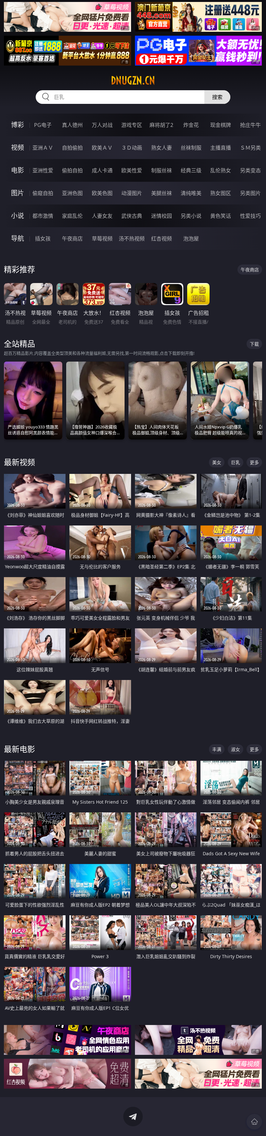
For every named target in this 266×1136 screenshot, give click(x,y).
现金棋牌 (220, 125)
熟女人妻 (161, 147)
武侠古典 (131, 215)
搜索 (217, 97)
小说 (17, 215)
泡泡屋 (191, 238)
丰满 (216, 749)
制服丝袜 (161, 170)
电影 (17, 170)
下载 (254, 344)
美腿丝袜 (161, 193)
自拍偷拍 (72, 147)
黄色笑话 (220, 215)
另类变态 (250, 170)
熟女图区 (220, 193)
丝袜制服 (191, 147)
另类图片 (250, 193)
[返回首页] (254, 1122)
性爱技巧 (250, 215)
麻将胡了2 (161, 125)
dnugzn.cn (133, 80)
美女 (216, 462)
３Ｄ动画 (131, 147)
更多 (254, 462)
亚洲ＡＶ (42, 147)
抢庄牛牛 (250, 125)
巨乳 (235, 462)
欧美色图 (102, 193)
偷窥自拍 (42, 193)
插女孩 (43, 238)
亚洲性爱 (42, 170)
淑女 (235, 749)
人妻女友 (102, 215)
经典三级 (191, 170)
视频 (17, 147)
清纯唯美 (191, 193)
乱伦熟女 (220, 170)
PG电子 (43, 125)
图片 (17, 193)
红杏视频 (161, 238)
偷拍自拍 (72, 170)
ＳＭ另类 (250, 147)
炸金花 (191, 125)
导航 (17, 238)
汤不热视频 (132, 238)
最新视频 (19, 462)
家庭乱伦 (72, 215)
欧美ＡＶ (102, 147)
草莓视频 (102, 238)
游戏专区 (131, 125)
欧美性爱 (131, 170)
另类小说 (191, 215)
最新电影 (19, 749)
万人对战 (102, 125)
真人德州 (72, 125)
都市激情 (42, 215)
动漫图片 (131, 193)
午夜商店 (72, 238)
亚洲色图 (72, 193)
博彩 (17, 124)
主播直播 (220, 147)
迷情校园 (161, 215)
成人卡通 (102, 170)
